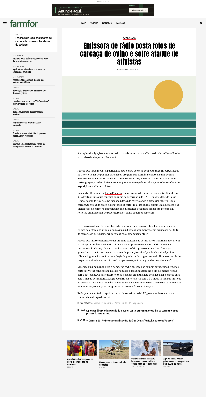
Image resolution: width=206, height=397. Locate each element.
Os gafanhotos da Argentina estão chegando (27, 123)
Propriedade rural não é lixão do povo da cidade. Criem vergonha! (29, 134)
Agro (14, 56)
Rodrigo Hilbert (160, 170)
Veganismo (138, 303)
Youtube (94, 23)
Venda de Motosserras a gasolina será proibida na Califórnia (28, 81)
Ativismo (95, 303)
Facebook (120, 23)
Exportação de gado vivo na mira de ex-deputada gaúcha (29, 91)
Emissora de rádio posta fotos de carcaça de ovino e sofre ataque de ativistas (33, 41)
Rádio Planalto (113, 193)
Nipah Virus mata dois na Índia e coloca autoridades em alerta (29, 70)
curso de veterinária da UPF (130, 293)
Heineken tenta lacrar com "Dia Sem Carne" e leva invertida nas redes (31, 102)
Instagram (107, 23)
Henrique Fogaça (134, 178)
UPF (130, 303)
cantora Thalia (162, 178)
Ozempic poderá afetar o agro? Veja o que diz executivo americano (30, 59)
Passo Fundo (120, 303)
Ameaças (18, 35)
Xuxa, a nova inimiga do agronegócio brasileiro (28, 113)
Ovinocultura (107, 303)
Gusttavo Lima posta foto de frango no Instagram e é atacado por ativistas (29, 145)
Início (83, 23)
